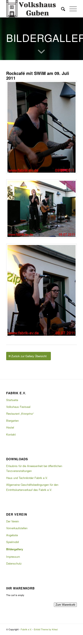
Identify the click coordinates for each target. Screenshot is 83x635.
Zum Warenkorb (65, 604)
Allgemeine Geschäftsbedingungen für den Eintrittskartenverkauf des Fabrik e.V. (32, 487)
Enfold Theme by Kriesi (46, 629)
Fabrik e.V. (26, 629)
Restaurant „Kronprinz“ (20, 413)
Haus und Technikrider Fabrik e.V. (27, 478)
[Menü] (71, 8)
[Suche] (61, 8)
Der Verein (12, 521)
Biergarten (12, 421)
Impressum (13, 557)
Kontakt (11, 434)
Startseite (12, 400)
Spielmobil (12, 542)
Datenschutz (14, 563)
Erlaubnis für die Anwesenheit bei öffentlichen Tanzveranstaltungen (34, 468)
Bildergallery (14, 549)
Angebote (12, 535)
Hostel (10, 427)
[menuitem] (61, 8)
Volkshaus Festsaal (18, 407)
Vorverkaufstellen (16, 528)
